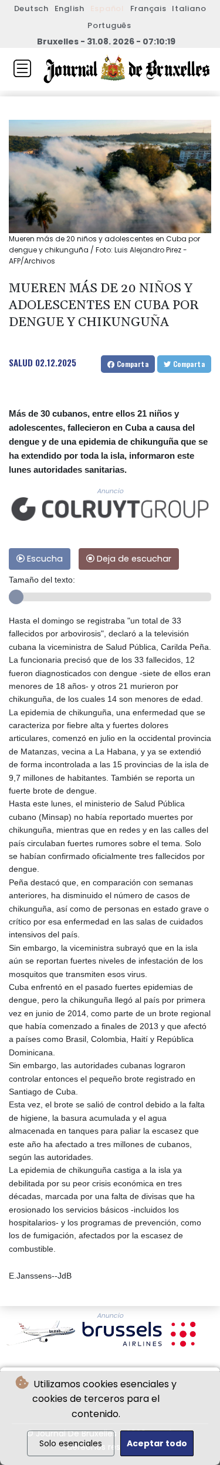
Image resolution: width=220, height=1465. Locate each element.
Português (109, 25)
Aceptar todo (157, 1443)
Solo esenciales (70, 1443)
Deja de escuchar (132, 558)
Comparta (131, 364)
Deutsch (31, 8)
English (69, 8)
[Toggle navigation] (22, 68)
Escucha (44, 558)
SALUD (21, 362)
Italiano (189, 8)
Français (148, 8)
